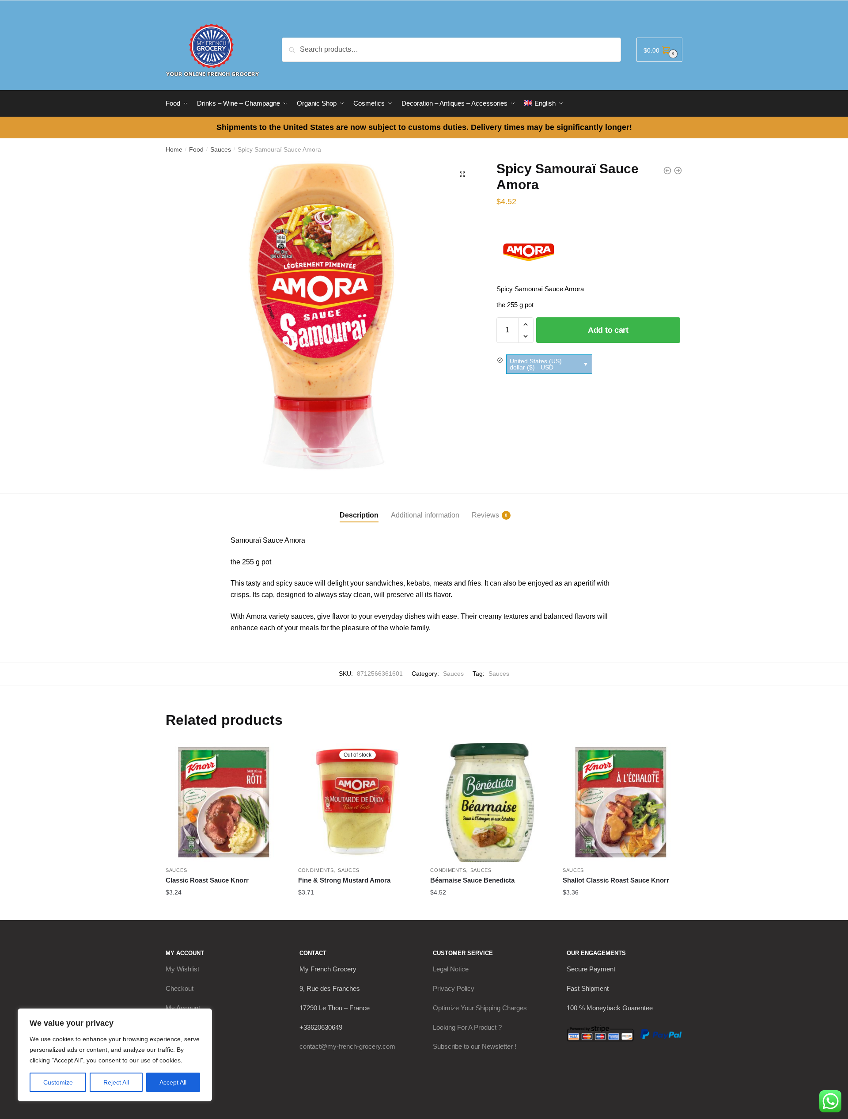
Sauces (220, 149)
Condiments (316, 870)
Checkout (179, 988)
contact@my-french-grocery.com (347, 1046)
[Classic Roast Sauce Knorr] (225, 802)
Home (174, 149)
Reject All (116, 1082)
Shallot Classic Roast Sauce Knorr (616, 880)
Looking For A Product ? (467, 1027)
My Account (183, 1008)
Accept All (172, 1082)
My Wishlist (182, 969)
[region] (115, 1055)
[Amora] (529, 250)
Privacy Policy (453, 988)
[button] (462, 174)
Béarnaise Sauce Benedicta (472, 880)
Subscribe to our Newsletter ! (474, 1046)
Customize (58, 1082)
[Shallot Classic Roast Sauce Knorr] (622, 802)
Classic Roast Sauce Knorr (207, 880)
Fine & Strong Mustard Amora (344, 880)
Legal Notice (451, 969)
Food (196, 149)
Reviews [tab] (485, 515)
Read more (357, 909)
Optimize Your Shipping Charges (480, 1008)
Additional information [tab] (425, 515)
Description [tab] (359, 515)
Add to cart (608, 330)
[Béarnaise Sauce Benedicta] (489, 802)
